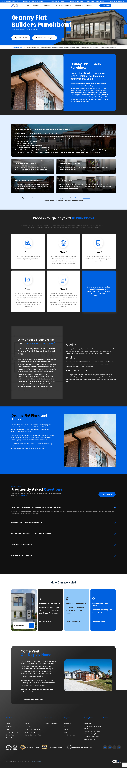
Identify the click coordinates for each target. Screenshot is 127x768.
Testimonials (78, 5)
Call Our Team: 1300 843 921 (11, 1)
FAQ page (77, 198)
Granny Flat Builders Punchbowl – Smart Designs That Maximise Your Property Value (60, 47)
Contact (89, 5)
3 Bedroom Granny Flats (91, 739)
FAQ (7, 729)
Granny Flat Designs (12, 732)
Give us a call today (45, 621)
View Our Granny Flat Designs (57, 1)
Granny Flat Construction (32, 729)
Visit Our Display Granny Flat (63, 5)
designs (59, 198)
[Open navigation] (114, 5)
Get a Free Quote (107, 494)
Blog (65, 732)
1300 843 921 (106, 5)
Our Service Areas (69, 735)
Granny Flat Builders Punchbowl (31, 47)
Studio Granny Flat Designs (92, 731)
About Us (35, 5)
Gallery (27, 723)
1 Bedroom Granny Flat (91, 734)
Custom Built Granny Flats (33, 735)
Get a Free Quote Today (77, 1)
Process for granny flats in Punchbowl (108, 47)
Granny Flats (46, 5)
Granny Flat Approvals (32, 732)
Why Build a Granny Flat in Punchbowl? (89, 47)
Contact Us (9, 738)
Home (27, 5)
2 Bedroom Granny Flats (91, 736)
